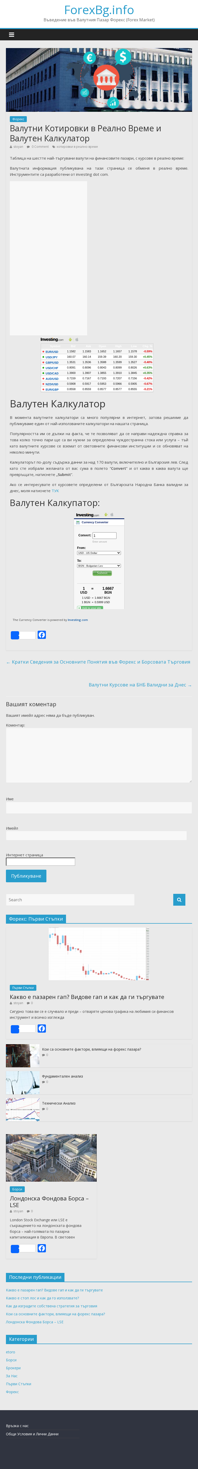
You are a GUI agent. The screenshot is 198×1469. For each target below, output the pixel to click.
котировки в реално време (77, 146)
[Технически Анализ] (22, 1100)
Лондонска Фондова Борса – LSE (49, 1201)
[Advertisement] (48, 258)
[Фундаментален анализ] (22, 1073)
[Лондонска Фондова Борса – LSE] (51, 1136)
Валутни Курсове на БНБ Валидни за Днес (140, 685)
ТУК (55, 490)
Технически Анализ (59, 1103)
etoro (10, 1351)
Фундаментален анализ (62, 1076)
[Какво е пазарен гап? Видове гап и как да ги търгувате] (99, 930)
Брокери (13, 1367)
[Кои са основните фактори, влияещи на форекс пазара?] (22, 1046)
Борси (17, 1189)
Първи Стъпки (23, 988)
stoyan (18, 146)
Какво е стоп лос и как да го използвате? (42, 1298)
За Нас (12, 1375)
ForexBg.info (99, 9)
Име (10, 798)
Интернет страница (24, 854)
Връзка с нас (17, 1425)
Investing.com (78, 620)
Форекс (18, 119)
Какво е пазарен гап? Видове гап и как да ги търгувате (87, 996)
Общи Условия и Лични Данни (32, 1433)
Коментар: (15, 725)
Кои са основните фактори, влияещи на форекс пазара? (91, 1049)
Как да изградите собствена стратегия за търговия (51, 1305)
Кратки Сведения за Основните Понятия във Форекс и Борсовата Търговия (98, 662)
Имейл (12, 828)
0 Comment (40, 146)
